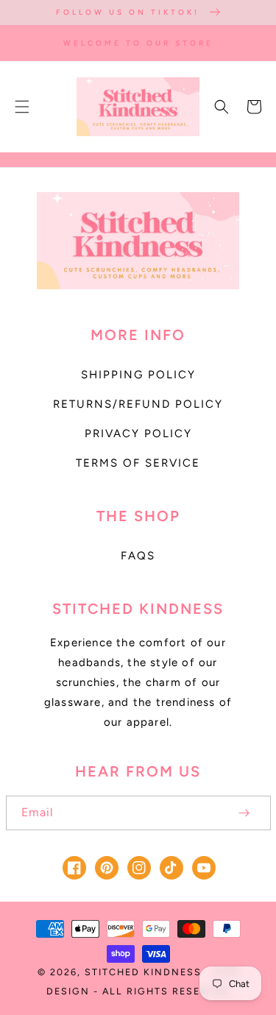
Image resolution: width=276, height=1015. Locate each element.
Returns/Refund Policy (138, 404)
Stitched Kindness (143, 971)
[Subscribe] (244, 813)
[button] (22, 107)
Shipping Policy (138, 374)
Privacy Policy (138, 433)
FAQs (138, 555)
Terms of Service (138, 463)
